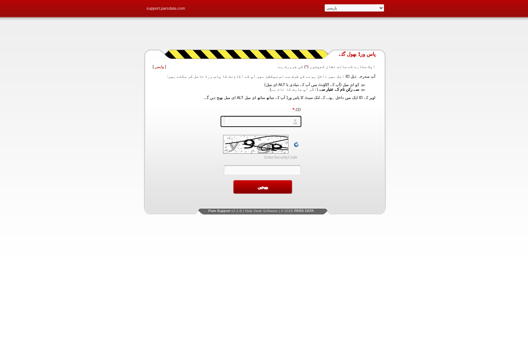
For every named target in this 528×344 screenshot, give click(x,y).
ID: (296, 109)
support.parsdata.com (166, 8)
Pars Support (219, 211)
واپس (159, 66)
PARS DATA (304, 211)
